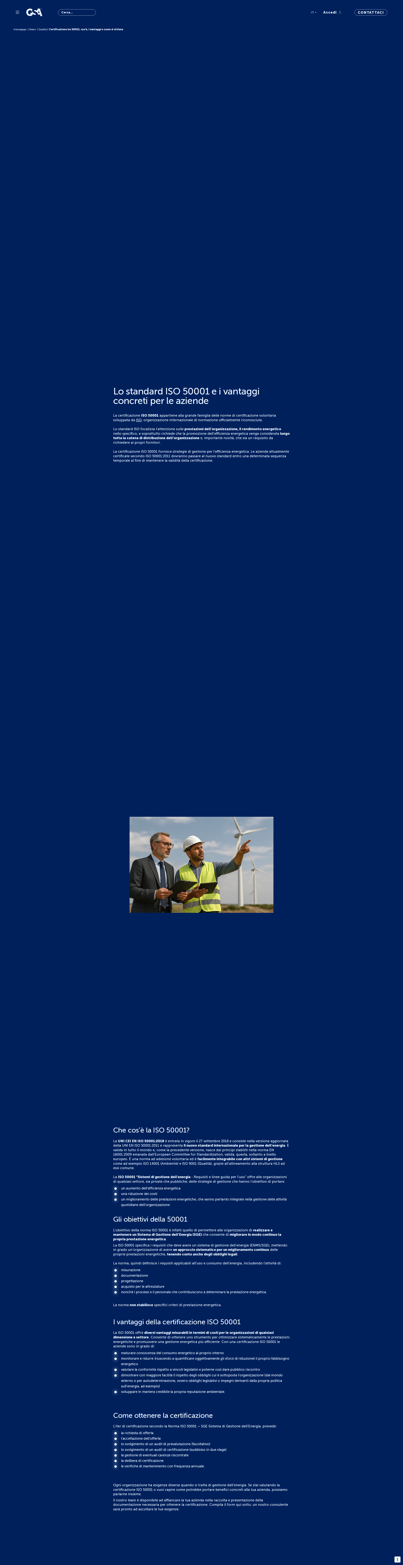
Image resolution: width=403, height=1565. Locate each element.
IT (312, 12)
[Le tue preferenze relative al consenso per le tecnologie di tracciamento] (397, 1559)
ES (313, 28)
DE (313, 17)
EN (313, 21)
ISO (139, 420)
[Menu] (17, 12)
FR (313, 24)
